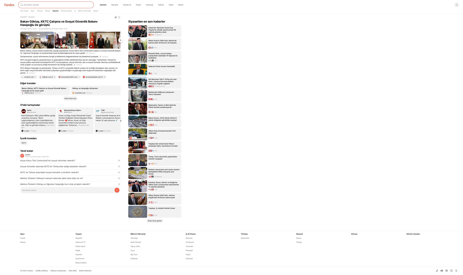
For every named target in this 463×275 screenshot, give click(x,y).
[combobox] (55, 5)
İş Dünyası (190, 242)
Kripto (188, 254)
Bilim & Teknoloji (84, 11)
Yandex (30, 271)
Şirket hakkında (85, 271)
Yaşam (95, 11)
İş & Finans (191, 234)
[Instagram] (451, 270)
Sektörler (189, 259)
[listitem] (45, 90)
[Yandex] (9, 4)
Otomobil (189, 246)
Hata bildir (73, 271)
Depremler (245, 238)
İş (75, 11)
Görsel (180, 5)
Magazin (78, 238)
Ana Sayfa (24, 11)
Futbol (22, 238)
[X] (456, 270)
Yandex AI (127, 5)
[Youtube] (441, 270)
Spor (32, 11)
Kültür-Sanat (80, 246)
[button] (70, 161)
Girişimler (134, 259)
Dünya (47, 11)
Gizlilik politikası (42, 271)
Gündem (103, 5)
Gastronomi (79, 259)
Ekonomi (189, 238)
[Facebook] (446, 270)
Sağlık (77, 250)
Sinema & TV (80, 242)
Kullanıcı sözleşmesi (58, 271)
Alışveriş (114, 5)
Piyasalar (189, 250)
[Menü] (456, 4)
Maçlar (23, 242)
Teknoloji (134, 238)
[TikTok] (437, 270)
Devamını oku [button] (37, 126)
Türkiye (40, 11)
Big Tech (134, 254)
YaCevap (149, 5)
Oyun (133, 250)
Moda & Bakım (81, 263)
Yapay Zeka (135, 246)
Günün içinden (66, 11)
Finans (138, 5)
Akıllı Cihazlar (136, 242)
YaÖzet (161, 5)
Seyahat (78, 254)
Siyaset (55, 11)
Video (171, 5)
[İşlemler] (119, 17)
